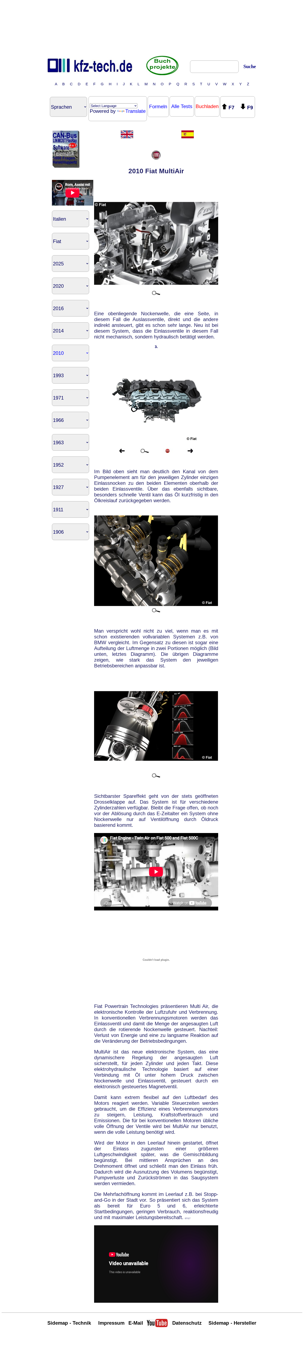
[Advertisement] (152, 27)
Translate (135, 111)
